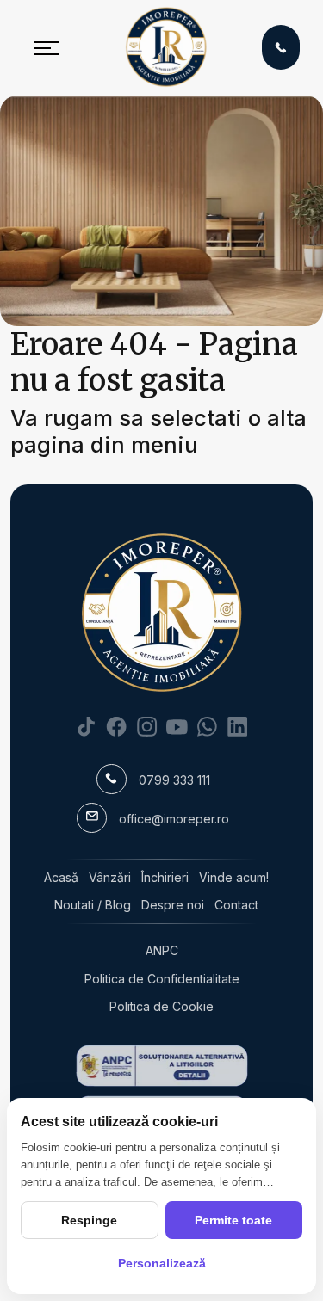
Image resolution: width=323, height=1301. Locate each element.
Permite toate (233, 1220)
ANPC (162, 950)
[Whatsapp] (207, 725)
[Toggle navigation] (46, 47)
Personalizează (162, 1263)
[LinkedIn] (237, 725)
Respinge (89, 1220)
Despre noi (172, 904)
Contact (236, 904)
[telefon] (281, 47)
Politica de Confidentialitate (161, 978)
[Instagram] (147, 725)
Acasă (61, 877)
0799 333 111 (174, 780)
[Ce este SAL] (161, 1066)
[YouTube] (177, 725)
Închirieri (165, 877)
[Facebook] (117, 725)
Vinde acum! (234, 877)
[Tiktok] (86, 725)
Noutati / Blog (92, 904)
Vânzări (110, 877)
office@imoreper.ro (174, 818)
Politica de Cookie (161, 1006)
